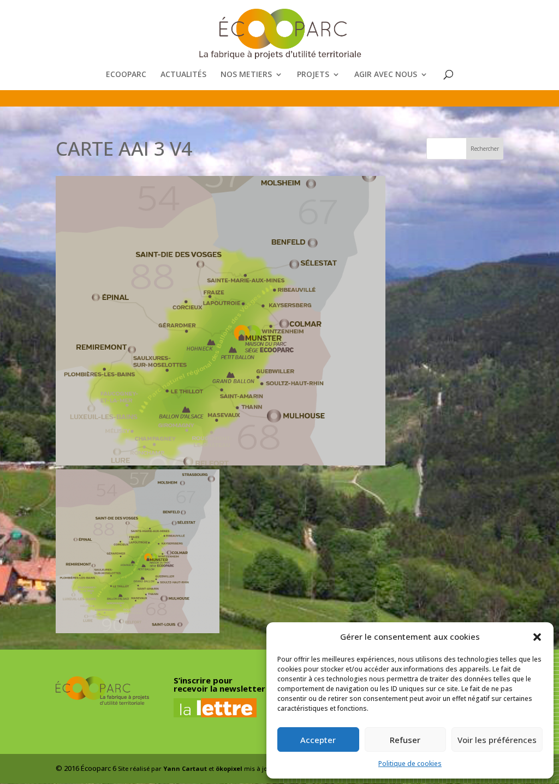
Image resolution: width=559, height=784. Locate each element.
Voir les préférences (497, 739)
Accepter (318, 739)
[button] (537, 637)
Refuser (405, 739)
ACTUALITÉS (183, 74)
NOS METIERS (246, 74)
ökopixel (229, 768)
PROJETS (313, 74)
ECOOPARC (126, 74)
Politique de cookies (410, 763)
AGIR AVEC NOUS (385, 74)
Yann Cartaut (185, 768)
